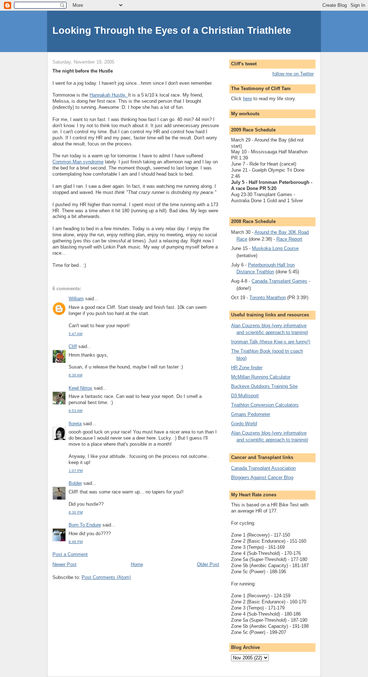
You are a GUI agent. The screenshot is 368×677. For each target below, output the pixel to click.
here (247, 98)
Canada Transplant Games (279, 281)
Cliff (73, 346)
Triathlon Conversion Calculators (265, 405)
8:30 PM (76, 512)
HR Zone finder (246, 367)
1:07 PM (76, 471)
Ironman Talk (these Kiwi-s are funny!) (270, 341)
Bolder (75, 483)
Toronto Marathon (267, 297)
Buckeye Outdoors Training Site (264, 386)
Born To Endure (85, 525)
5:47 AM (75, 334)
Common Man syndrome (78, 161)
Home (137, 564)
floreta (75, 423)
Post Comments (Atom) (106, 577)
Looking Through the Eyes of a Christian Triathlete (171, 30)
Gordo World (244, 423)
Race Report (289, 239)
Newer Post (64, 564)
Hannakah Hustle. (108, 95)
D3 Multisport (245, 395)
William (76, 298)
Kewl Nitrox (80, 388)
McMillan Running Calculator (260, 377)
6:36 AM (75, 375)
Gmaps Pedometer (250, 414)
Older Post (208, 564)
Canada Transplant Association (263, 468)
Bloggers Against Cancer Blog (262, 477)
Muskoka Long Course (275, 248)
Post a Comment (70, 554)
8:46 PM (76, 542)
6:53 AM (75, 411)
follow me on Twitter (293, 73)
